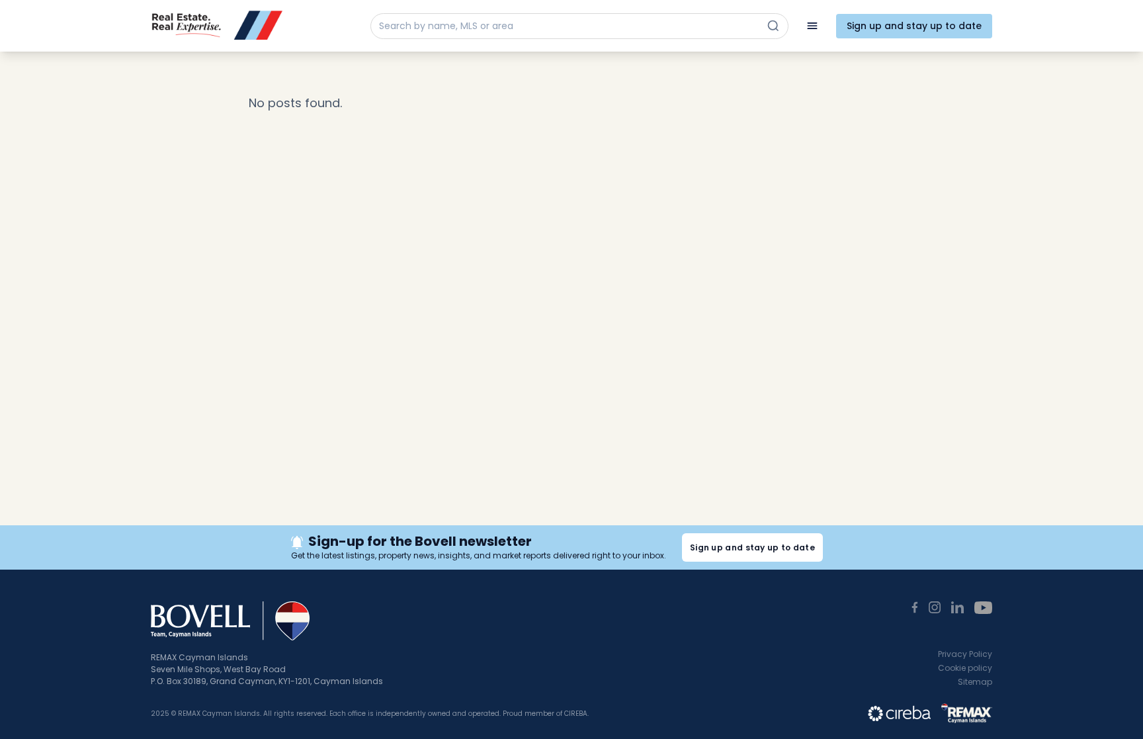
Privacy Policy (965, 654)
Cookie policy (965, 668)
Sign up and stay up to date (914, 25)
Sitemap (975, 681)
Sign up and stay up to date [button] (752, 547)
